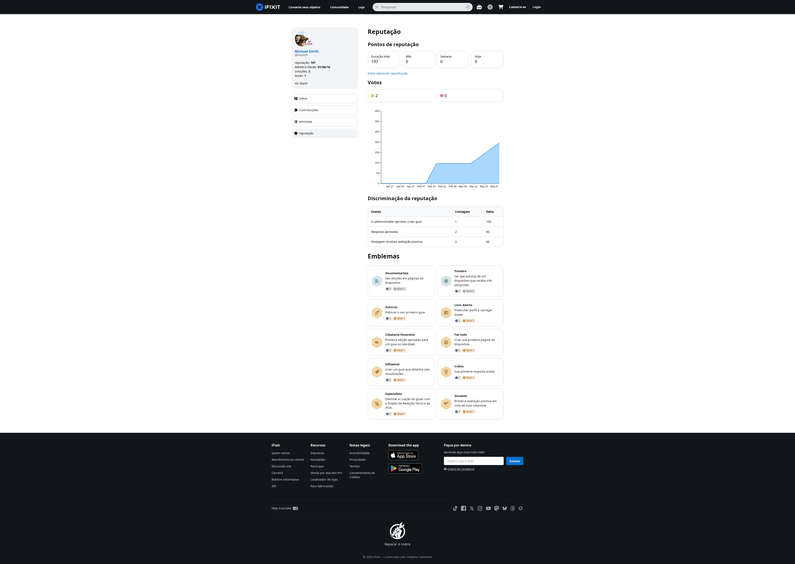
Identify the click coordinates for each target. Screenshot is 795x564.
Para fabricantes (322, 486)
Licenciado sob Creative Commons (408, 557)
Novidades (318, 460)
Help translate (281, 508)
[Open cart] (501, 7)
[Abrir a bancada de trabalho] (479, 7)
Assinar (515, 461)
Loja (361, 7)
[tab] (325, 98)
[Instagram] (480, 508)
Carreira (277, 473)
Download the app (403, 445)
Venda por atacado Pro (326, 473)
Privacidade (357, 460)
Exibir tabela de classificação (388, 73)
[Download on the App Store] (403, 455)
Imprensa (317, 453)
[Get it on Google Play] (405, 468)
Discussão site (281, 466)
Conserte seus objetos (304, 7)
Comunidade (339, 7)
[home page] (268, 7)
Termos (354, 466)
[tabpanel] (436, 223)
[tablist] (324, 116)
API (274, 486)
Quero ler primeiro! (461, 469)
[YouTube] (488, 508)
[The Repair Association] (520, 508)
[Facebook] (463, 508)
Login (537, 7)
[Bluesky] (504, 508)
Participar (317, 466)
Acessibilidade (359, 453)
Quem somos (281, 453)
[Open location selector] (490, 7)
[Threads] (512, 508)
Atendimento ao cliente (288, 460)
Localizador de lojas (324, 479)
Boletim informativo (285, 479)
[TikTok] (455, 508)
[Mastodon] (496, 508)
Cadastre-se (517, 7)
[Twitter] (471, 508)
